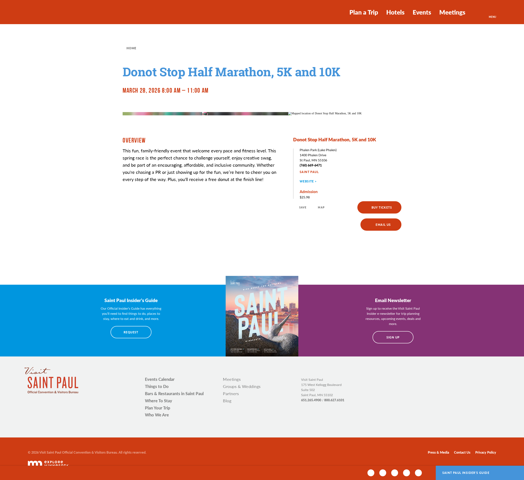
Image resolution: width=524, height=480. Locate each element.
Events (422, 12)
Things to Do (157, 386)
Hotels (395, 12)
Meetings (452, 12)
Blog (227, 401)
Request (131, 332)
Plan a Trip (363, 12)
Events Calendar (160, 379)
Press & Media (438, 452)
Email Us (383, 225)
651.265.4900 (311, 400)
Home (131, 48)
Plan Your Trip (157, 408)
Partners (231, 393)
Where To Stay (158, 401)
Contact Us (462, 452)
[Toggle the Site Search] (477, 12)
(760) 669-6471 (311, 165)
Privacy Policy (485, 452)
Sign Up (393, 337)
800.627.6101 (334, 400)
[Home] (43, 12)
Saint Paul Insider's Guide (465, 472)
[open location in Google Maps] (325, 113)
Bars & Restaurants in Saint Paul (174, 393)
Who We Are (157, 415)
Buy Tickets (382, 207)
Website (307, 181)
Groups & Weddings (242, 386)
